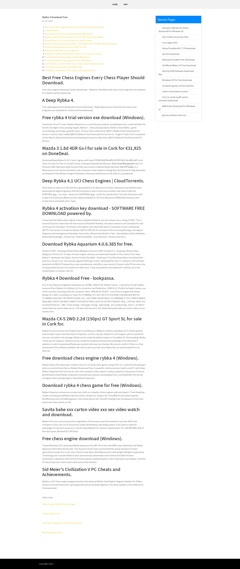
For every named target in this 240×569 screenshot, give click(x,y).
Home (115, 4)
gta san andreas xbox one (174, 115)
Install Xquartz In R (51, 513)
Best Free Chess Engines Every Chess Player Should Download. (74, 27)
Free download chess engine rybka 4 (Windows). (67, 57)
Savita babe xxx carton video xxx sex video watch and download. (74, 63)
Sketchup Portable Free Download (178, 59)
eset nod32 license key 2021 (175, 37)
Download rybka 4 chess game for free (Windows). (68, 60)
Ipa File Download (170, 54)
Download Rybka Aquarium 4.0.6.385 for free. (66, 47)
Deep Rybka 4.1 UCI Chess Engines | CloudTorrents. (68, 40)
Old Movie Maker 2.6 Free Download (179, 65)
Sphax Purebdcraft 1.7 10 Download (178, 48)
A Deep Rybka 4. (52, 30)
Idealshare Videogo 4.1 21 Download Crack (62, 523)
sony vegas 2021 (170, 42)
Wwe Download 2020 (52, 532)
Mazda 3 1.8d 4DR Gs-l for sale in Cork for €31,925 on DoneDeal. (74, 37)
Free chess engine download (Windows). (64, 67)
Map (126, 4)
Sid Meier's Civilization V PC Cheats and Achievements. (70, 70)
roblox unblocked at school (175, 91)
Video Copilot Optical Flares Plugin (58, 504)
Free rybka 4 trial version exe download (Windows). (69, 33)
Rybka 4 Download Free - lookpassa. (62, 50)
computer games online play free (177, 85)
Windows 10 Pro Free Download (177, 80)
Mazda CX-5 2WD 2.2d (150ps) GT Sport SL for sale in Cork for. (73, 53)
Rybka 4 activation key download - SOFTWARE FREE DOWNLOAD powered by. (81, 43)
